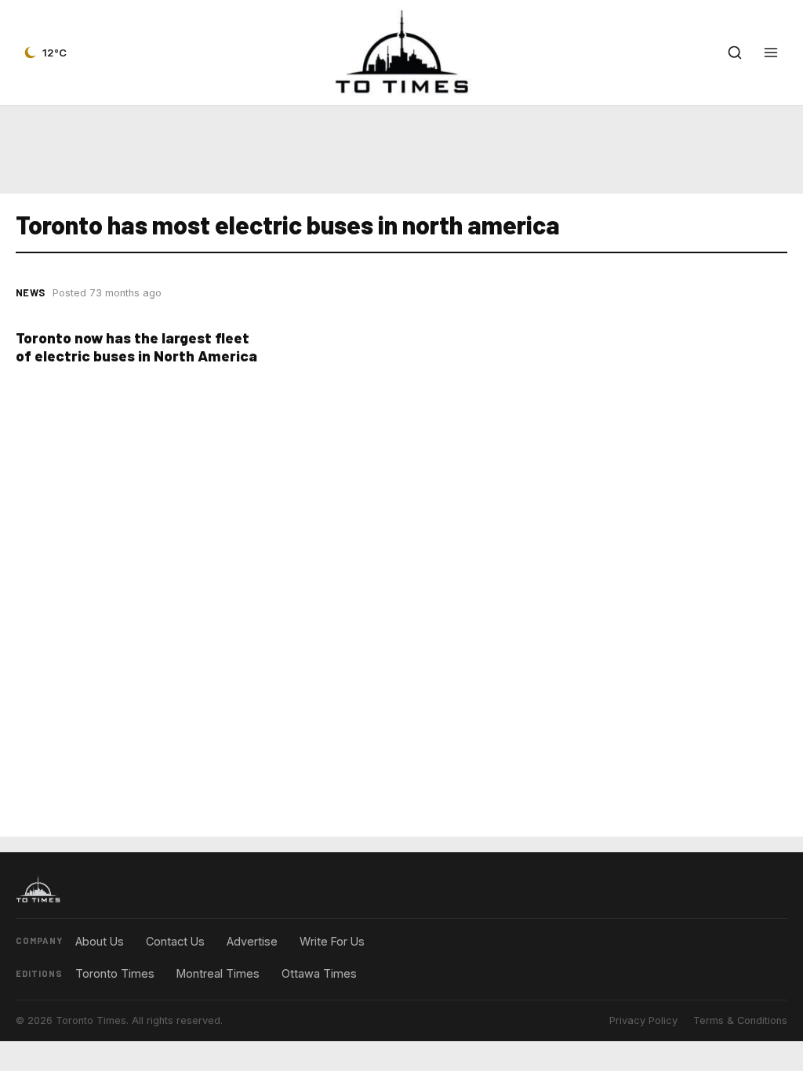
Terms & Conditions (740, 1020)
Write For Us (332, 941)
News (30, 292)
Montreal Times (218, 973)
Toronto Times (114, 973)
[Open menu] (770, 52)
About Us (99, 941)
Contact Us (175, 941)
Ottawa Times (319, 973)
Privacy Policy (643, 1020)
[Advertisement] (401, 150)
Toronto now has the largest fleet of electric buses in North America (136, 347)
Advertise (252, 941)
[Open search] (734, 52)
